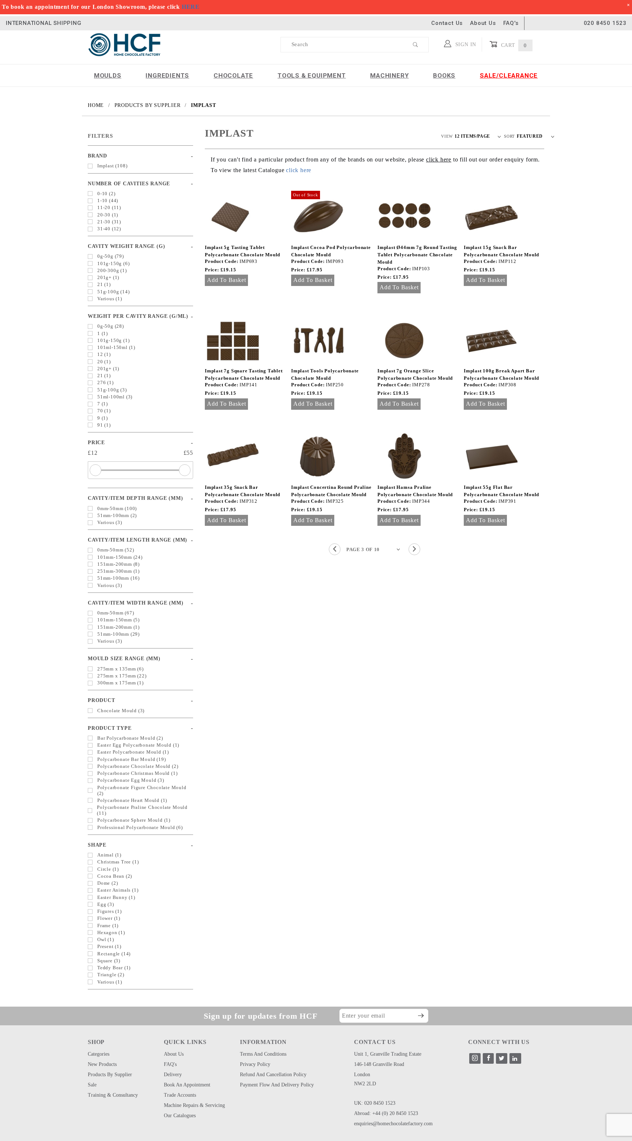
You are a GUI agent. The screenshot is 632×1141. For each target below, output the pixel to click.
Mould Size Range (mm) (124, 658)
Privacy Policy (255, 1064)
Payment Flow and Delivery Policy (277, 1085)
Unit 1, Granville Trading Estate (387, 1054)
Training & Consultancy (113, 1095)
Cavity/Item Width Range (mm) (135, 603)
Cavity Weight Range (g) (126, 246)
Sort (509, 136)
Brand (97, 156)
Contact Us (447, 23)
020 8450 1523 (605, 23)
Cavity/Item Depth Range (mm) (135, 498)
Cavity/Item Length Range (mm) (137, 540)
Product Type (110, 728)
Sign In (465, 44)
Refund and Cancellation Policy (273, 1074)
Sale (92, 1085)
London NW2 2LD (365, 1079)
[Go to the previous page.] (335, 549)
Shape (97, 845)
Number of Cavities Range (129, 183)
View (447, 136)
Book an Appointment (187, 1085)
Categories (98, 1054)
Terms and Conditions (263, 1054)
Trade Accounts (180, 1095)
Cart (513, 45)
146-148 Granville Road (379, 1064)
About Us (483, 23)
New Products (102, 1064)
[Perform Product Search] (415, 44)
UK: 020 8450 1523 (374, 1103)
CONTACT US (375, 1042)
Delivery (173, 1074)
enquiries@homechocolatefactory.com (393, 1123)
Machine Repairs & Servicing (194, 1105)
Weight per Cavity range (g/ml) (138, 316)
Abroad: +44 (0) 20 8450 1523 (386, 1113)
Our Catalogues (180, 1115)
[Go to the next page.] (414, 549)
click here (298, 170)
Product (101, 700)
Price (96, 442)
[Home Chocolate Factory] (124, 44)
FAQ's (511, 23)
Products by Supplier (110, 1074)
